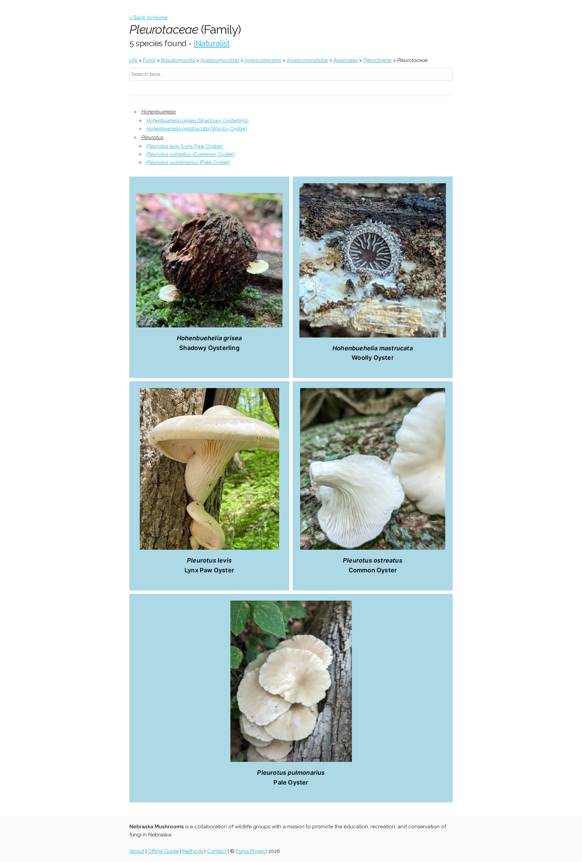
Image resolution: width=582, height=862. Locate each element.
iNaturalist (212, 43)
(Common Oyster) (191, 154)
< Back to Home (148, 17)
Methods (192, 851)
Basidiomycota (178, 60)
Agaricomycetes (263, 60)
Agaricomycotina (219, 60)
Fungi (149, 60)
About (136, 851)
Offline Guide (163, 851)
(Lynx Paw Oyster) (185, 146)
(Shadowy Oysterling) (198, 121)
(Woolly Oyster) (197, 129)
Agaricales (345, 60)
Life (133, 60)
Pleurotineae (377, 60)
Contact (216, 851)
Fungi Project (251, 851)
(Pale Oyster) (188, 162)
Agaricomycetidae (307, 60)
